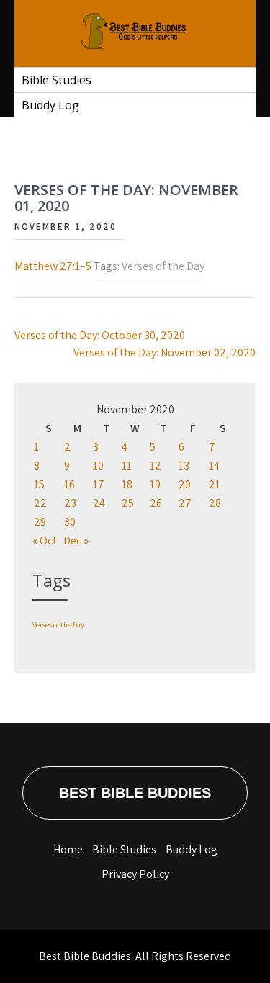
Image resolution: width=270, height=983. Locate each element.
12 (155, 465)
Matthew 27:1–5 (52, 266)
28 (215, 503)
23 (70, 503)
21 (214, 484)
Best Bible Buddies (135, 793)
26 (156, 503)
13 (184, 465)
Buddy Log (50, 105)
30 (70, 521)
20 (185, 484)
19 (155, 484)
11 (127, 465)
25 (128, 503)
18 (127, 484)
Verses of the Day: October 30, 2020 (99, 335)
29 (40, 521)
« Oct (44, 540)
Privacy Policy (135, 873)
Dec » (76, 540)
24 (99, 503)
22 (40, 503)
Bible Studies (56, 80)
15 (39, 484)
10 (98, 465)
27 (185, 503)
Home (68, 849)
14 (214, 465)
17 (98, 484)
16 (69, 484)
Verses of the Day (163, 266)
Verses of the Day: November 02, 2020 (164, 352)
